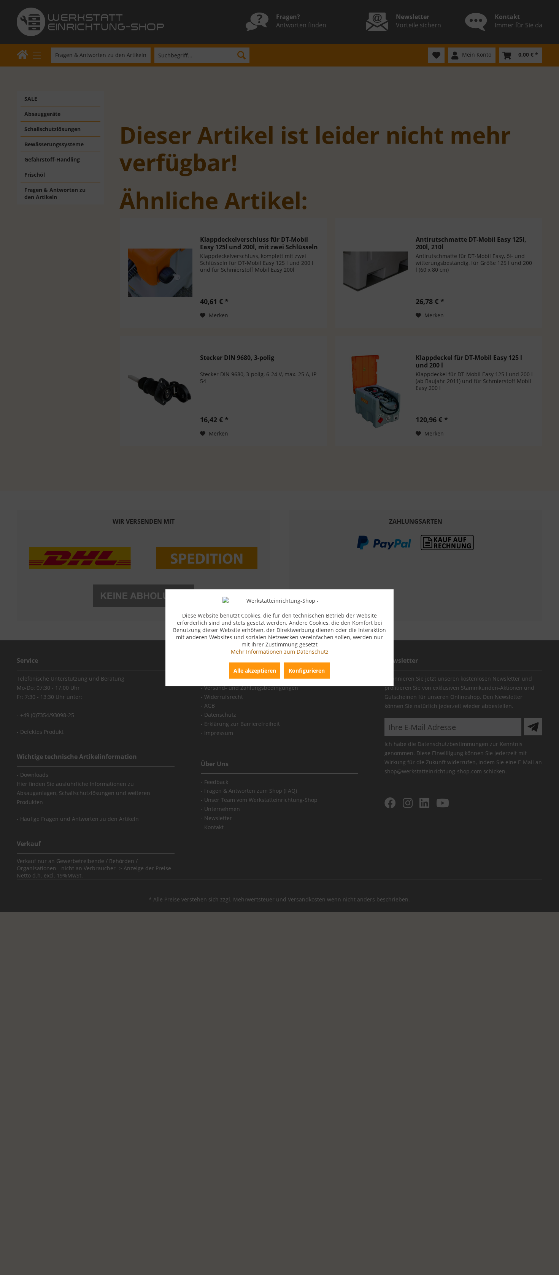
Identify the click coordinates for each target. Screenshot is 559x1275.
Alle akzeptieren (254, 670)
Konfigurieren (307, 670)
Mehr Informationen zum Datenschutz (280, 651)
